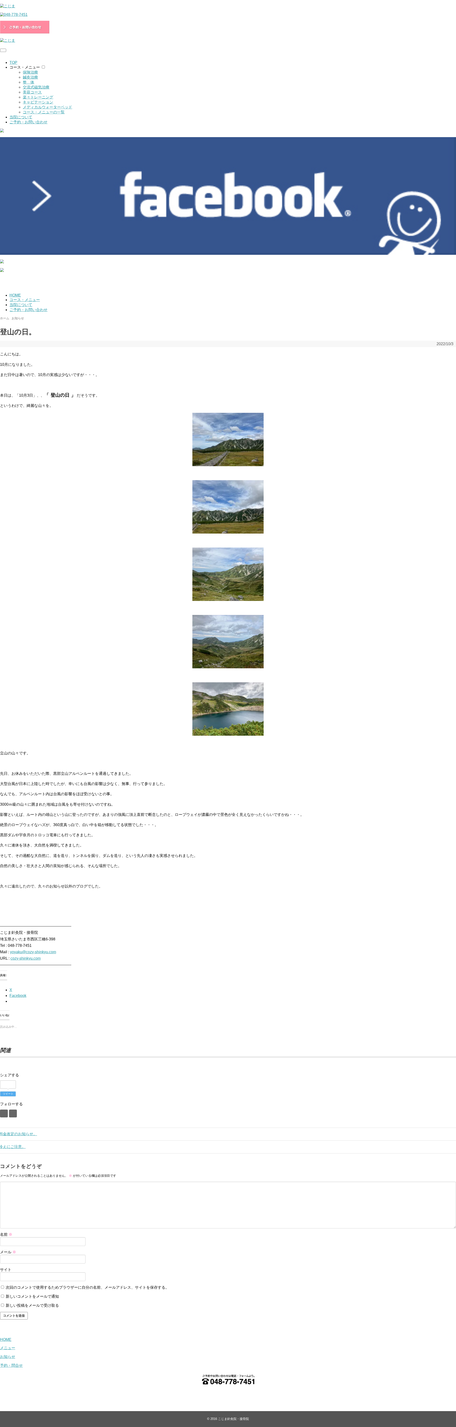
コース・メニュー (25, 67)
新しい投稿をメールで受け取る (32, 1305)
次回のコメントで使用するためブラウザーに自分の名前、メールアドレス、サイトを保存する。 (87, 1287)
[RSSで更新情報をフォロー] (13, 1113)
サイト (5, 1270)
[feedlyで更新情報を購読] (4, 1113)
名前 (6, 1234)
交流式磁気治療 (36, 87)
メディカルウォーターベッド (47, 107)
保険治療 (30, 72)
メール (8, 1252)
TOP (13, 62)
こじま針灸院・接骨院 (233, 1419)
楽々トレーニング (38, 97)
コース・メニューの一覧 (44, 112)
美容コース (32, 92)
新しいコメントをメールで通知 (32, 1296)
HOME (15, 295)
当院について (21, 117)
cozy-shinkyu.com (25, 958)
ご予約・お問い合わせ (29, 122)
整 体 (28, 82)
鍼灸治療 (30, 77)
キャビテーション (38, 102)
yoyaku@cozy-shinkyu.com (33, 952)
